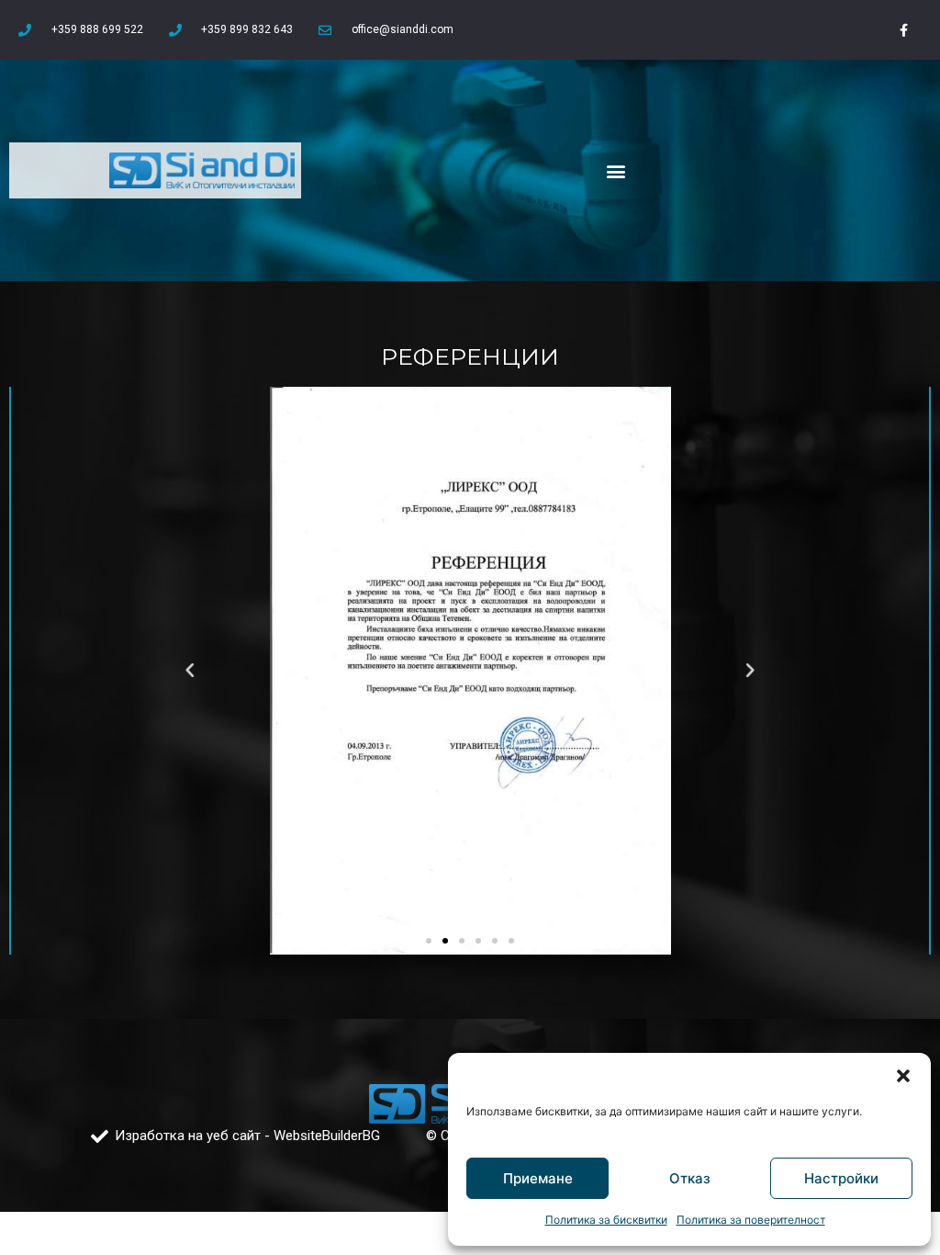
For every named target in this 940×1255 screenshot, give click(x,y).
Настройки (841, 1178)
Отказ (690, 1178)
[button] (903, 1076)
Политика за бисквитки (606, 1220)
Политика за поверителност (751, 1220)
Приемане (538, 1178)
